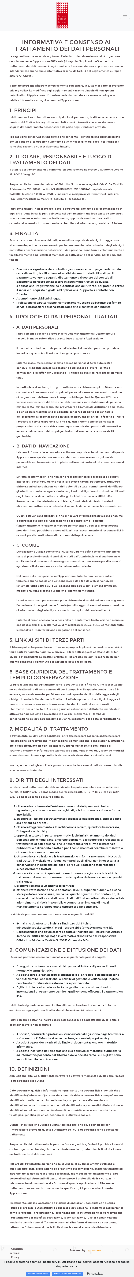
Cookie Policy (92, 625)
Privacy (14, 1257)
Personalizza (95, 1273)
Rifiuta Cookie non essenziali (67, 1274)
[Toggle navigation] (125, 15)
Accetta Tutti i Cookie (38, 1274)
